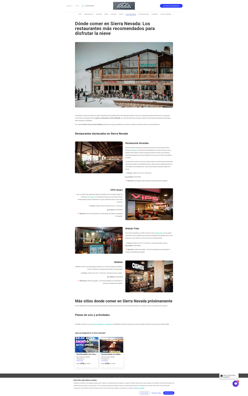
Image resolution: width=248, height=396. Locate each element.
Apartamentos (88, 14)
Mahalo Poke (159, 233)
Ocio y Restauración (131, 14)
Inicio (80, 14)
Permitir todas (168, 393)
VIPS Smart (90, 197)
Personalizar (144, 393)
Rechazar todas (156, 393)
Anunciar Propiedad (166, 14)
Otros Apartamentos (143, 14)
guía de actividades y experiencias (102, 324)
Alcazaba (133, 150)
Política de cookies (138, 388)
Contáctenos (155, 14)
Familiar (121, 14)
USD (77, 6)
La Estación (114, 14)
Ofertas (106, 14)
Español (69, 6)
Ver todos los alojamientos (171, 6)
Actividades (99, 14)
